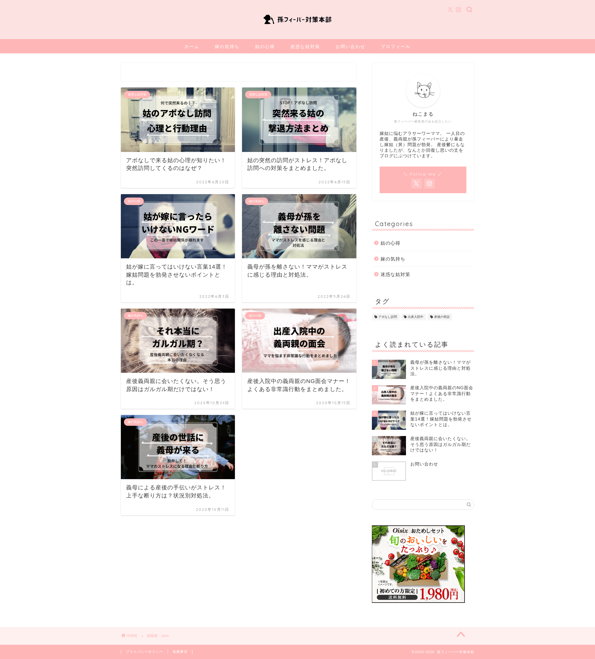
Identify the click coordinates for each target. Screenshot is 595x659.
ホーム (191, 46)
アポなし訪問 (387, 316)
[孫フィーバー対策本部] (297, 25)
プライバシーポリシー (144, 651)
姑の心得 (265, 46)
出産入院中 (415, 316)
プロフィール (396, 46)
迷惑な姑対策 (305, 46)
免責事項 (180, 651)
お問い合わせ (350, 46)
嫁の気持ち (227, 46)
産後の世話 (442, 316)
